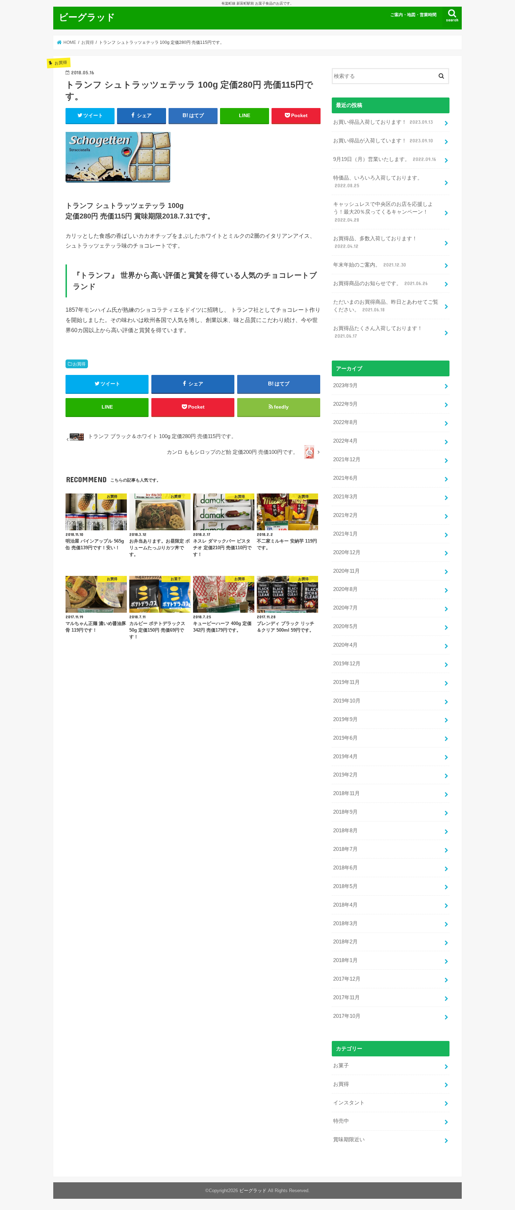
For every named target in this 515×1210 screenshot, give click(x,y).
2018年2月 (345, 942)
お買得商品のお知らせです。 (380, 283)
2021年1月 (345, 534)
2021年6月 (345, 478)
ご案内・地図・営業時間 (413, 14)
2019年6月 (345, 738)
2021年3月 (345, 496)
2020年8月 (345, 589)
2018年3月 (345, 923)
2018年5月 (345, 886)
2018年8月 (345, 830)
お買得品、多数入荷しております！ (375, 242)
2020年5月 (345, 626)
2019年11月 (346, 682)
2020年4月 (345, 645)
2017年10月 (346, 1016)
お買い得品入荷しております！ (383, 122)
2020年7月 (345, 608)
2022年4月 (345, 441)
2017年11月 (346, 997)
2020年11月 (346, 571)
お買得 (79, 364)
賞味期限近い (349, 1139)
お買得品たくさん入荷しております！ (378, 332)
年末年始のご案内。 (369, 265)
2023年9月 (345, 385)
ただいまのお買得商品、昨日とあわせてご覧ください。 (385, 305)
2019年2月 (345, 775)
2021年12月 (346, 459)
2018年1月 (345, 960)
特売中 (341, 1121)
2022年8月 (345, 422)
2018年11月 (346, 793)
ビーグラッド (87, 16)
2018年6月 (345, 867)
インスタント (349, 1102)
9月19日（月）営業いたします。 (384, 159)
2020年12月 (346, 552)
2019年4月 (345, 756)
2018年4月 (345, 905)
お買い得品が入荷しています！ (383, 140)
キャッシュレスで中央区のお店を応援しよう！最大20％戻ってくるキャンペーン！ (383, 211)
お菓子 (341, 1065)
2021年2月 (345, 515)
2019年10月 (346, 701)
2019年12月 (346, 663)
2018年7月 (345, 849)
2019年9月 (345, 719)
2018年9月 (345, 812)
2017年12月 (346, 979)
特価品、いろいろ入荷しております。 (378, 181)
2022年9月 (345, 404)
